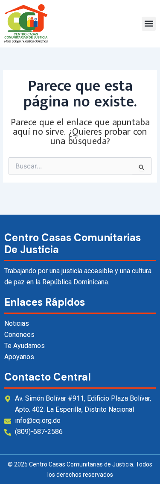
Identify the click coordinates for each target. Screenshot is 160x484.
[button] (149, 24)
